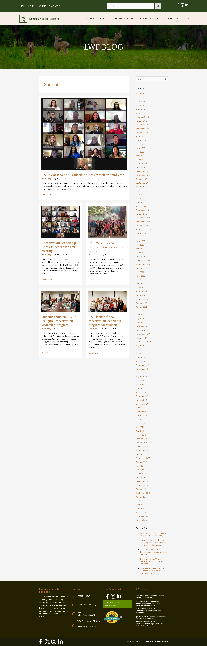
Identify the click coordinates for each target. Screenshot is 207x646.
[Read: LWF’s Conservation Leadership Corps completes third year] (84, 134)
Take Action (55, 6)
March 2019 (141, 392)
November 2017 (143, 450)
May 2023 (140, 245)
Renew (31, 6)
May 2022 (140, 280)
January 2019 (141, 400)
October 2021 (142, 303)
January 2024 (142, 214)
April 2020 (140, 357)
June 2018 (140, 423)
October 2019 (142, 373)
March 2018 (141, 435)
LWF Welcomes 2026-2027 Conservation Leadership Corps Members (153, 552)
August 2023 (141, 233)
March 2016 (141, 512)
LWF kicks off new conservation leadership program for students (104, 321)
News (43, 179)
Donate (42, 6)
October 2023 (142, 226)
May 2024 (140, 198)
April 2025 (140, 156)
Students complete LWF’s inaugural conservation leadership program (58, 321)
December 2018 (143, 404)
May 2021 (140, 319)
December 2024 (143, 171)
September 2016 (143, 493)
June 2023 (140, 241)
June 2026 (140, 102)
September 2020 (143, 342)
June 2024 (140, 195)
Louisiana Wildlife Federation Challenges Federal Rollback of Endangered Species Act (153, 542)
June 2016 (140, 505)
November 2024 (143, 175)
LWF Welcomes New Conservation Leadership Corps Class (105, 247)
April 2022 (140, 284)
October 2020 (142, 338)
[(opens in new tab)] (112, 617)
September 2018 (143, 412)
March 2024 (141, 206)
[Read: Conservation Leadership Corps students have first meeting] (60, 222)
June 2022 (140, 276)
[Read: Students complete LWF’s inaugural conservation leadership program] (60, 301)
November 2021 (143, 299)
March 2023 (141, 253)
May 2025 (140, 152)
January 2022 (142, 295)
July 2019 (140, 381)
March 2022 (141, 288)
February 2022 (142, 291)
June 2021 (140, 315)
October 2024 (142, 179)
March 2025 (141, 160)
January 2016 (141, 520)
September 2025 (143, 136)
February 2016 (142, 516)
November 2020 (143, 334)
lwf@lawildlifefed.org (87, 605)
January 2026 (142, 121)
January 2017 (141, 478)
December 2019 (143, 369)
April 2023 (140, 249)
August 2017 (141, 462)
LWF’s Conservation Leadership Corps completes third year (82, 175)
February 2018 (142, 439)
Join (23, 6)
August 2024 (141, 187)
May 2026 (140, 105)
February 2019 (142, 396)
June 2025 (140, 148)
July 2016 (140, 501)
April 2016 (140, 509)
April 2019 (140, 388)
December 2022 (143, 260)
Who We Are (93, 19)
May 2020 (140, 354)
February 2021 (142, 326)
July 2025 (140, 144)
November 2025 (143, 129)
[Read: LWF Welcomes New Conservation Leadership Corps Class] (107, 222)
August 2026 (141, 94)
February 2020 (142, 365)
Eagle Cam (153, 19)
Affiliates (123, 19)
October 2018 (142, 408)
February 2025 (142, 164)
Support (165, 19)
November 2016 (142, 485)
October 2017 (142, 454)
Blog (49, 179)
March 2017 (141, 474)
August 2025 (141, 140)
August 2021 (141, 307)
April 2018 (140, 431)
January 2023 (142, 257)
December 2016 (142, 481)
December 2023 (143, 218)
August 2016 (141, 497)
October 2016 (141, 489)
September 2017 (143, 458)
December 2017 (143, 447)
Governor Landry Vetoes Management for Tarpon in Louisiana (152, 561)
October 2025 (142, 133)
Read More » (46, 194)
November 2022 (143, 264)
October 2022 (142, 268)
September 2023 (143, 229)
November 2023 (143, 222)
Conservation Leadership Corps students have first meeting (58, 247)
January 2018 (141, 443)
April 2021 (140, 322)
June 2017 (140, 466)
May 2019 (140, 385)
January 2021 (141, 330)
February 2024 (142, 210)
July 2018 (140, 419)
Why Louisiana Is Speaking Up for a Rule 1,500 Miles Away (150, 597)
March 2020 (141, 361)
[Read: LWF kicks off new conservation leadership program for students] (107, 301)
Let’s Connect (180, 19)
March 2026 (141, 113)
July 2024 (140, 191)
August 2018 (141, 416)
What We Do (108, 19)
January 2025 (142, 167)
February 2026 (142, 117)
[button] (158, 6)
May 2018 (140, 427)
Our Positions (137, 19)
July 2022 (140, 272)
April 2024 (140, 202)
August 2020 (141, 346)
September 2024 (143, 183)
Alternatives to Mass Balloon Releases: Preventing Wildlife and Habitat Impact (152, 570)
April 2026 (140, 109)
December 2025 (143, 125)
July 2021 (140, 311)
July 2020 (140, 350)
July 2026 (140, 98)
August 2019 (141, 377)
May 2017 (140, 470)
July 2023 (140, 237)
